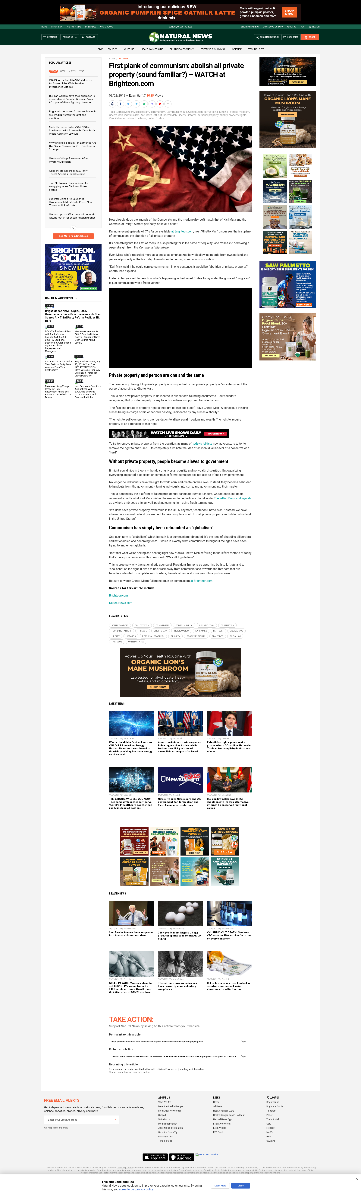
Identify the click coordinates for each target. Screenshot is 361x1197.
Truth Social (272, 1119)
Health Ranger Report (59, 298)
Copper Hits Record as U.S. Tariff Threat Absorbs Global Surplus (68, 172)
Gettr (269, 1123)
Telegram (271, 1110)
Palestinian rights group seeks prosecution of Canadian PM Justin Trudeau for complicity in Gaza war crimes (229, 747)
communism (157, 111)
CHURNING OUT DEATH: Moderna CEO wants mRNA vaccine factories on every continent (229, 935)
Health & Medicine (152, 49)
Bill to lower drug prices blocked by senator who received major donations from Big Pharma (228, 986)
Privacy (121, 1168)
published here (148, 1173)
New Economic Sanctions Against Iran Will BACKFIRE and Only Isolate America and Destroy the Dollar (88, 392)
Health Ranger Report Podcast (229, 1115)
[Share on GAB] (145, 103)
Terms (129, 1168)
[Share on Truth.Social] (152, 103)
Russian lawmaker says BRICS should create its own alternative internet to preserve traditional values (228, 803)
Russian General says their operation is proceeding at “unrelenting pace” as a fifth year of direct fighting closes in (72, 99)
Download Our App (273, 27)
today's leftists (202, 443)
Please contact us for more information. (130, 1072)
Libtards (191, 115)
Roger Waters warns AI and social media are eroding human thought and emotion (72, 115)
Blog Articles (220, 1128)
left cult (157, 115)
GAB (268, 1136)
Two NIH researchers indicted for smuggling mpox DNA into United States (68, 186)
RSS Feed (218, 1132)
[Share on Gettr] (160, 103)
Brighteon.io (272, 1102)
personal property (208, 115)
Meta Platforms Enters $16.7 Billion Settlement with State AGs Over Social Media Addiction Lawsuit (72, 130)
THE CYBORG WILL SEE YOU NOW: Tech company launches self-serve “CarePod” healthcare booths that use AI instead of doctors (130, 803)
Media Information (167, 1123)
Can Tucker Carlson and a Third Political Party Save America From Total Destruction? (58, 365)
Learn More (220, 1185)
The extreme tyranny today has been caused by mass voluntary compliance (177, 986)
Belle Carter (129, 739)
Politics (113, 49)
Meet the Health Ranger (170, 1106)
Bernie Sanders (125, 111)
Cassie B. (226, 739)
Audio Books (106, 27)
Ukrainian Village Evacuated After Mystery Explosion (68, 160)
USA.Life (270, 1141)
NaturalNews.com (120, 603)
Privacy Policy (165, 1136)
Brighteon (56, 27)
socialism (128, 118)
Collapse (123, 58)
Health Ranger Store (223, 1110)
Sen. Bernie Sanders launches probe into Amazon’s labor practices (131, 934)
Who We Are (164, 1102)
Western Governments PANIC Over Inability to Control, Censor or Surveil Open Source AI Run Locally (88, 337)
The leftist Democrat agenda (232, 498)
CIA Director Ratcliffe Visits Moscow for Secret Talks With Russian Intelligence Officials (71, 83)
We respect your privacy (56, 1128)
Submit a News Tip (167, 1132)
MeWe (269, 1132)
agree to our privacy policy (136, 1189)
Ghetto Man (116, 115)
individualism (132, 115)
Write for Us (164, 1119)
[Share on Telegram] (137, 103)
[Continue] (115, 1119)
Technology (256, 49)
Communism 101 (177, 111)
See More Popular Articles (73, 236)
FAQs (302, 27)
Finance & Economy (182, 49)
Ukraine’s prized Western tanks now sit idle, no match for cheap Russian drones (72, 216)
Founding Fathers (227, 111)
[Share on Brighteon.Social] (113, 103)
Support (162, 1115)
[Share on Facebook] (121, 103)
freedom (244, 111)
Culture (129, 49)
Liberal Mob (170, 115)
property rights (237, 115)
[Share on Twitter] (129, 103)
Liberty (182, 115)
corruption (210, 111)
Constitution (195, 111)
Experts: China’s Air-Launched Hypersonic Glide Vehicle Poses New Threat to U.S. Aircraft (70, 202)
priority (224, 115)
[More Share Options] (168, 103)
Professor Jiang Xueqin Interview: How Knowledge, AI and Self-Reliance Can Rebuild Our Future (58, 392)
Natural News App (222, 1119)
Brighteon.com (118, 595)
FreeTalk (270, 1128)
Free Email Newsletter (169, 1110)
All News (217, 1106)
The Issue (140, 118)
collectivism (142, 111)
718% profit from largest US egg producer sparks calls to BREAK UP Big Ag (179, 935)
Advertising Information (170, 1128)
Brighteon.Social (275, 1106)
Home (44, 27)
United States (156, 118)
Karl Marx (146, 115)
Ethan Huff (136, 95)
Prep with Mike (74, 27)
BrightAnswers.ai (250, 27)
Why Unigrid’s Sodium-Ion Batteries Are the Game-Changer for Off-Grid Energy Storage (72, 146)
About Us (291, 27)
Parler (269, 1115)
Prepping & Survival (213, 49)
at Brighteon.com (182, 231)
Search (316, 27)
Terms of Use (165, 1141)
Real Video (115, 118)
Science (237, 49)
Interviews (90, 27)
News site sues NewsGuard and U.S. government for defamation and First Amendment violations (179, 801)
